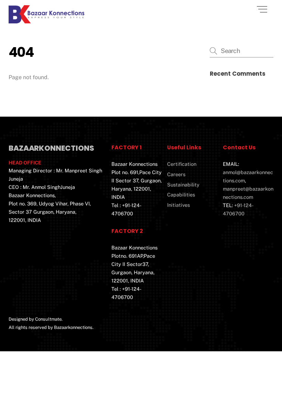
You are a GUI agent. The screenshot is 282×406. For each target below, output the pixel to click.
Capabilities (181, 194)
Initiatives (178, 205)
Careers (176, 174)
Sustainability (183, 185)
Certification (181, 164)
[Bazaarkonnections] (46, 20)
